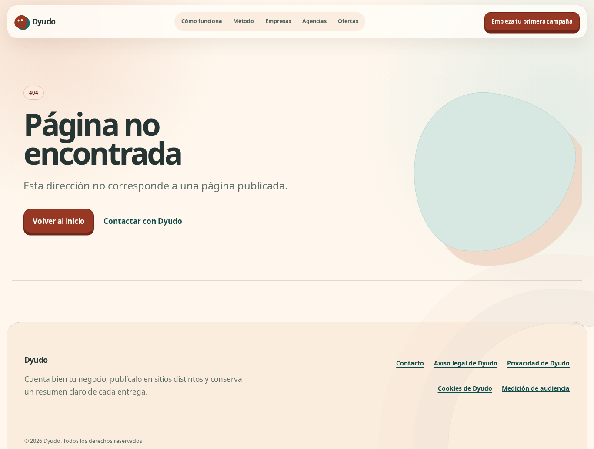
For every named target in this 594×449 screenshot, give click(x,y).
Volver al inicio (59, 221)
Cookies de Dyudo (465, 388)
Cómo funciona (201, 21)
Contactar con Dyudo (142, 221)
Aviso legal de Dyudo (465, 363)
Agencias (314, 21)
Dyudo (35, 359)
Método (243, 21)
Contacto (410, 363)
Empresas (278, 21)
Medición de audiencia (536, 388)
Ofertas (348, 21)
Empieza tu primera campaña (532, 21)
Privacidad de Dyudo (538, 363)
